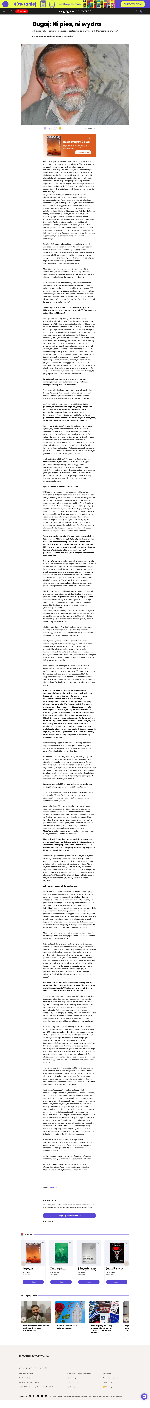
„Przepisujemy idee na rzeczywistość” (33, 1368)
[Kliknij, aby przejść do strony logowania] (137, 11)
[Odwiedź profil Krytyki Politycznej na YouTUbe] (42, 1396)
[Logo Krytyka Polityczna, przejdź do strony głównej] (75, 11)
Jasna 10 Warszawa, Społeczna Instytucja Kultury (37, 1387)
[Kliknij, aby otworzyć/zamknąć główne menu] (4, 11)
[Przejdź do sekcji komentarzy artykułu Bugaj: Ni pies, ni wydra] (55, 128)
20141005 (53, 1187)
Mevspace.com (100, 1396)
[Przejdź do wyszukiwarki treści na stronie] (12, 11)
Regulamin (107, 1373)
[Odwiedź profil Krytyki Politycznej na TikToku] (38, 1396)
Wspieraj (23, 11)
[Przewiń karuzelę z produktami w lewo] (23, 1263)
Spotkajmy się (72, 1387)
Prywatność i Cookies (111, 1378)
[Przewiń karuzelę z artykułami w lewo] (23, 1319)
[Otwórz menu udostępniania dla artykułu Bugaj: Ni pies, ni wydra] (50, 128)
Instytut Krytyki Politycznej (29, 1382)
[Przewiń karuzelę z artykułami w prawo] (126, 1319)
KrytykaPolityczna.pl (26, 1373)
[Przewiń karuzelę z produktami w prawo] (126, 1263)
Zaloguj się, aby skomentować (69, 1216)
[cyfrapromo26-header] (75, 4)
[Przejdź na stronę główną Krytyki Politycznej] (34, 1356)
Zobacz (33, 1282)
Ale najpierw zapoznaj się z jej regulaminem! (76, 1207)
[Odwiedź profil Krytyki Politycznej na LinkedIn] (46, 1396)
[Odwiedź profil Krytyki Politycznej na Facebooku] (30, 1396)
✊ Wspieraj (107, 1387)
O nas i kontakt (72, 1382)
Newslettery (71, 1378)
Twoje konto (107, 1382)
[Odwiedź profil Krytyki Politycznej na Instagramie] (34, 1396)
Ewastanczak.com (116, 1396)
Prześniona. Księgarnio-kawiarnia (79, 1373)
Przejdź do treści (10, 3)
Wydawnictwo (24, 1378)
